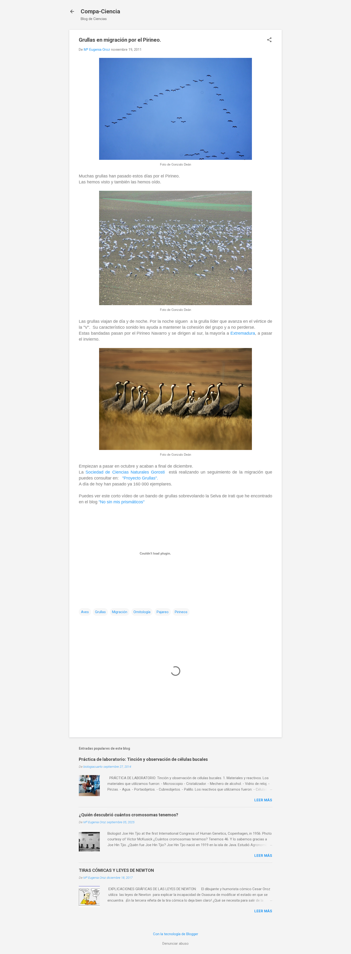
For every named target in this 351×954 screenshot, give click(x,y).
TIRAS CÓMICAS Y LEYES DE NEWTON (116, 870)
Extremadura (242, 333)
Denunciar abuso (175, 943)
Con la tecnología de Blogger (175, 934)
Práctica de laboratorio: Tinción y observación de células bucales (143, 759)
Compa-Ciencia (100, 11)
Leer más (263, 800)
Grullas (100, 612)
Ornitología (141, 612)
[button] (269, 40)
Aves (85, 612)
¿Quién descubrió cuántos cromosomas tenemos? (128, 814)
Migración (119, 612)
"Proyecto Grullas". (140, 478)
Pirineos (181, 612)
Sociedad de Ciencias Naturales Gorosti (125, 472)
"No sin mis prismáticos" (121, 502)
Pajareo (163, 612)
